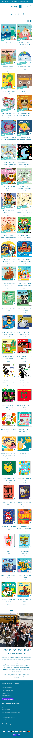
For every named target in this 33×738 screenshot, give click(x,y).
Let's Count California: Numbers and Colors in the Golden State (24, 528)
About (3, 707)
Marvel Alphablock (8, 527)
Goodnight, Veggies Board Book (9, 406)
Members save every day (7, 1)
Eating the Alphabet (8, 429)
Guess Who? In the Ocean (24, 576)
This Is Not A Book (8, 502)
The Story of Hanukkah (24, 552)
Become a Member (6, 714)
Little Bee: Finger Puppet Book (8, 333)
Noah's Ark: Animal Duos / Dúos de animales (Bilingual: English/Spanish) (8, 285)
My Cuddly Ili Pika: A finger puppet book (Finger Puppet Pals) (24, 115)
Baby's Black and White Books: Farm (8, 382)
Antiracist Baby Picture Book (8, 212)
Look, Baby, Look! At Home (24, 479)
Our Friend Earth (24, 67)
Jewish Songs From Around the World (24, 285)
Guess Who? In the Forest (8, 187)
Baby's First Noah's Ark (24, 601)
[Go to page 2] (21, 609)
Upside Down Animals (8, 575)
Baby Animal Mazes (8, 308)
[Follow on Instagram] (6, 724)
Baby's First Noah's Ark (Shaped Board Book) (24, 261)
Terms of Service (6, 720)
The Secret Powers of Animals (24, 503)
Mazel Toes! (24, 454)
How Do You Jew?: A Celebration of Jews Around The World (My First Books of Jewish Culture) (24, 139)
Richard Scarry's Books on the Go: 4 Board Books (8, 115)
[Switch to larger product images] (28, 21)
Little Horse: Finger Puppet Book (24, 358)
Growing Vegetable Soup (24, 406)
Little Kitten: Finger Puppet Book (24, 333)
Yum (8, 551)
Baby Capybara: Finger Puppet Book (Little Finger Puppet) (8, 68)
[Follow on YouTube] (10, 724)
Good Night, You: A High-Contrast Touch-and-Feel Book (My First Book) (24, 163)
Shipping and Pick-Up (7, 709)
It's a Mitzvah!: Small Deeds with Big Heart (8, 479)
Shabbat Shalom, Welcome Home (24, 430)
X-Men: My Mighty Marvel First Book (24, 236)
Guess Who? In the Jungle (8, 601)
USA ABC (8, 42)
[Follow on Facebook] (2, 724)
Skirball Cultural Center (7, 687)
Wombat (24, 91)
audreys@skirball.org (7, 695)
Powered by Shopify (24, 728)
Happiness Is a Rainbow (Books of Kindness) (8, 163)
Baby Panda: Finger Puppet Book (24, 309)
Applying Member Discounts (8, 717)
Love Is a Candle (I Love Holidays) (8, 260)
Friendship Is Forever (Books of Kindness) (24, 188)
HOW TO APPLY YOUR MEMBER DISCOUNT (22, 1)
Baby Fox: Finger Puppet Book (8, 358)
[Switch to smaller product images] (30, 21)
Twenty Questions (8, 91)
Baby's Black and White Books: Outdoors (24, 382)
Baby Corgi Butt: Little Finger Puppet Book (24, 44)
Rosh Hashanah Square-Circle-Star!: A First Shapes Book (8, 236)
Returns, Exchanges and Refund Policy (11, 712)
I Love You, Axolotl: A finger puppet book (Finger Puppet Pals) (8, 139)
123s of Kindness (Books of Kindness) (24, 212)
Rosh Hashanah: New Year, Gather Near (8, 455)
